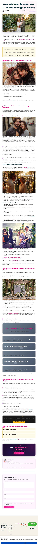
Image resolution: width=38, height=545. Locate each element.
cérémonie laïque (25, 167)
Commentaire (6, 481)
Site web (5, 498)
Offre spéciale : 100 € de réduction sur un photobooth (12, 257)
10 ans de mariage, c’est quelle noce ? (10, 429)
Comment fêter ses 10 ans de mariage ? (10, 434)
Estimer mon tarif (18, 453)
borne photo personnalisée (13, 313)
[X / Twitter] (33, 11)
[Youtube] (33, 529)
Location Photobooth (3, 523)
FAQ (2, 528)
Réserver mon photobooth (19, 421)
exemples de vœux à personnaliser (26, 409)
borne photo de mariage (14, 439)
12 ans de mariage (22, 39)
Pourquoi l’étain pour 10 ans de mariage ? (11, 437)
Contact (2, 530)
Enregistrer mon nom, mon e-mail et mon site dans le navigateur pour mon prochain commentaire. (18, 504)
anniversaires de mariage (10, 100)
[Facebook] (31, 11)
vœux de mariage (31, 216)
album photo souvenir (15, 260)
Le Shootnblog (4, 525)
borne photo (11, 248)
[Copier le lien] (34, 11)
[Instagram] (35, 529)
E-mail (5, 494)
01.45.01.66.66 (25, 524)
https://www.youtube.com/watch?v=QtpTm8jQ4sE (12, 258)
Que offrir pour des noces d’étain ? (9, 432)
